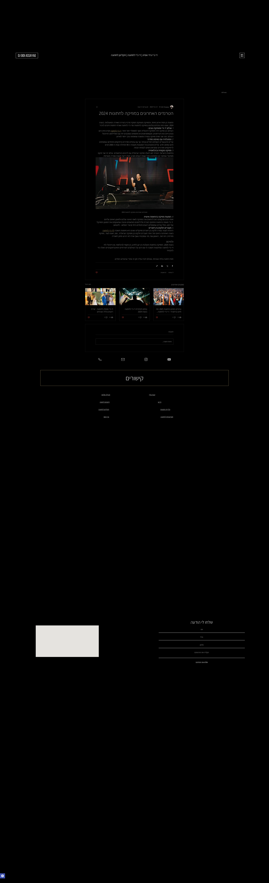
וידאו (159, 402)
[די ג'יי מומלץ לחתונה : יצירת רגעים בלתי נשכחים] (100, 296)
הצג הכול (88, 284)
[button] (2, 876)
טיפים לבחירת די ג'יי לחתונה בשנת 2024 (136, 310)
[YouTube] (169, 359)
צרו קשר (106, 417)
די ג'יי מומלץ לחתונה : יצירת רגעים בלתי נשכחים (102, 310)
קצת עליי (152, 394)
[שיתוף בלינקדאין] (162, 266)
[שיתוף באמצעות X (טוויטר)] (167, 266)
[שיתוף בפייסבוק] (172, 266)
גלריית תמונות (165, 409)
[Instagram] (146, 359)
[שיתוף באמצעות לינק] (157, 266)
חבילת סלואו (106, 394)
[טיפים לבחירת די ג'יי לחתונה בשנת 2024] (134, 296)
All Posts (224, 92)
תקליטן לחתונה (103, 409)
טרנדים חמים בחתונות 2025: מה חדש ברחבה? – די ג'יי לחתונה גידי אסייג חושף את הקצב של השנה (168, 310)
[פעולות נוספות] (97, 107)
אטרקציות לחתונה (167, 417)
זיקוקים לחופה (105, 402)
